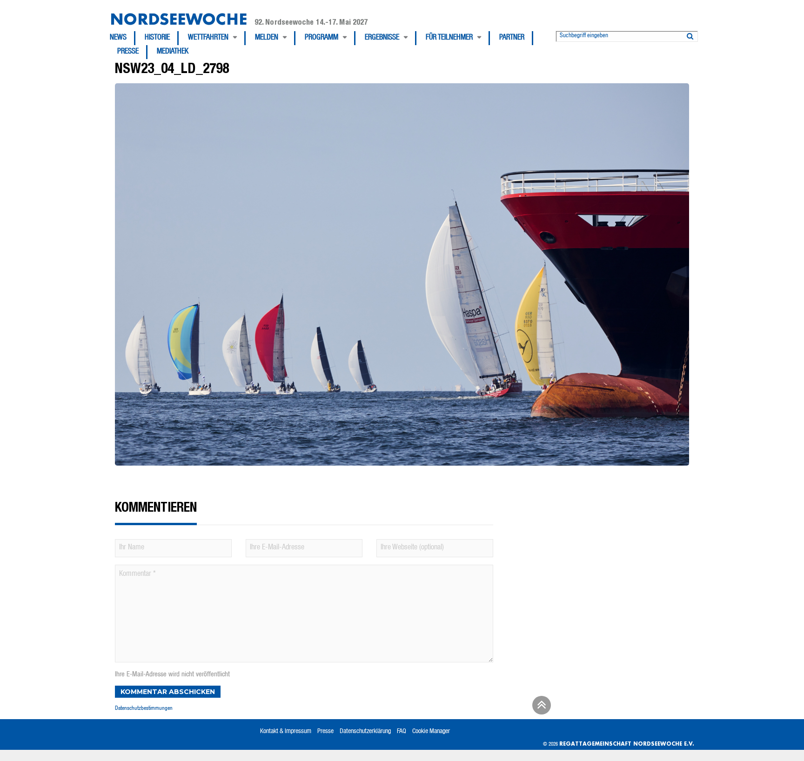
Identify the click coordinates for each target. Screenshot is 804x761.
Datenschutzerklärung (365, 731)
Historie (157, 38)
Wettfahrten (208, 38)
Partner (511, 38)
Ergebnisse (382, 38)
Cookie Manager (431, 731)
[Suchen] (690, 34)
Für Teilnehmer (449, 38)
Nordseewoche (178, 18)
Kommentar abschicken (168, 692)
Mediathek (172, 52)
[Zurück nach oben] (540, 708)
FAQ (401, 731)
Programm (321, 38)
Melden (266, 38)
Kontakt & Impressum (285, 731)
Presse (128, 52)
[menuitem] (122, 38)
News (118, 38)
